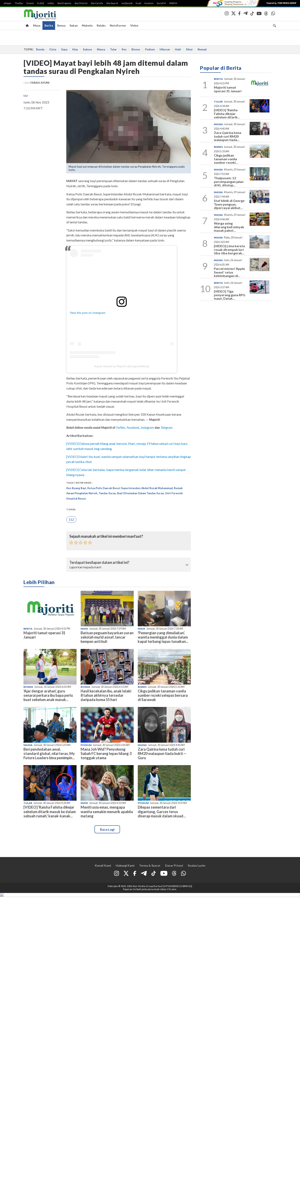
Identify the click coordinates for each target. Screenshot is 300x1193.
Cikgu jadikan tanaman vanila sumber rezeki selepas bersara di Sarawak (163, 695)
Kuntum (148, 3)
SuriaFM (161, 3)
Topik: (71, 509)
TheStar (19, 3)
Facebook (133, 427)
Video (134, 25)
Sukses (87, 49)
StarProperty (64, 3)
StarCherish (81, 3)
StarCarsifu (97, 3)
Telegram (167, 427)
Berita (48, 25)
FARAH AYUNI (39, 82)
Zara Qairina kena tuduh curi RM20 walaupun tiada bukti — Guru (162, 753)
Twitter (120, 427)
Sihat (189, 49)
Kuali (138, 3)
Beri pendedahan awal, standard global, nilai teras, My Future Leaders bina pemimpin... (49, 753)
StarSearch (112, 3)
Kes (124, 49)
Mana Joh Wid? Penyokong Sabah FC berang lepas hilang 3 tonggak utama (106, 753)
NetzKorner (118, 25)
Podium (150, 49)
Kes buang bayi (76, 488)
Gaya (64, 49)
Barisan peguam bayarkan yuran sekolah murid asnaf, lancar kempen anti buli (107, 637)
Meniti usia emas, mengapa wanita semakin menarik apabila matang (107, 811)
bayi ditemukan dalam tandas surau (140, 493)
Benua (61, 25)
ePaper (7, 3)
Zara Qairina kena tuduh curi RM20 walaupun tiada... (227, 136)
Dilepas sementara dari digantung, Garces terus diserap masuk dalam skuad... (162, 811)
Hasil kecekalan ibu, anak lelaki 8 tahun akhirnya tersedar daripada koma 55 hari (106, 695)
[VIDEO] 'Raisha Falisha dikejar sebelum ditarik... (227, 113)
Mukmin (87, 25)
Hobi (178, 49)
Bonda (40, 49)
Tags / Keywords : (79, 482)
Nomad (202, 49)
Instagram (147, 427)
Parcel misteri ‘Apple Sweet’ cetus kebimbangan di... (229, 272)
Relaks (101, 25)
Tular (113, 49)
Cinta (52, 49)
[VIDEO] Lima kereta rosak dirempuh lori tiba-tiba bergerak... (229, 249)
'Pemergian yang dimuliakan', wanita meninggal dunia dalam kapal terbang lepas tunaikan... (163, 637)
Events (30, 3)
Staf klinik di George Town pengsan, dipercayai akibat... (229, 204)
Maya (36, 25)
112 (25, 95)
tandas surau (107, 493)
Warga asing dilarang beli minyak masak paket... (229, 226)
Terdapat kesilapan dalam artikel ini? (99, 563)
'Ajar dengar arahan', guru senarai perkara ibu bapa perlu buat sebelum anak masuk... (48, 695)
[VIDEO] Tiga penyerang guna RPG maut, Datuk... (229, 294)
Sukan (74, 25)
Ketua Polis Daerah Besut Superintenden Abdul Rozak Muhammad (130, 488)
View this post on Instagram (88, 312)
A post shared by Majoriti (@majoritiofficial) (121, 366)
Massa (101, 49)
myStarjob (126, 3)
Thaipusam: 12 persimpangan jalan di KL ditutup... (228, 181)
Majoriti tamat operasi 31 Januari (44, 635)
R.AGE (40, 3)
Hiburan (165, 49)
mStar (51, 3)
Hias (75, 49)
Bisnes (135, 49)
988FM (173, 3)
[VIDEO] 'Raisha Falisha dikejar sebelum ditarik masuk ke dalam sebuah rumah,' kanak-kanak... (49, 811)
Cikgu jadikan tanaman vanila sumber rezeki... (226, 158)
